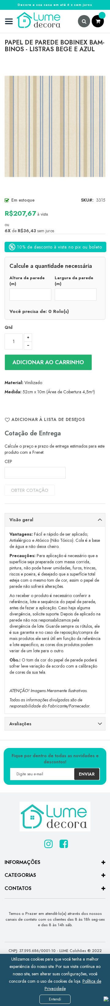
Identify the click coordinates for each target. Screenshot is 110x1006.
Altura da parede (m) (27, 281)
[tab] (55, 519)
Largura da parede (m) (74, 281)
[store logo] (33, 21)
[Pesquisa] (84, 21)
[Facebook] (62, 842)
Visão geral (21, 520)
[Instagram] (47, 842)
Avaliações (20, 724)
